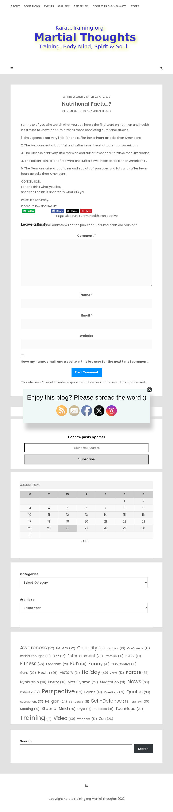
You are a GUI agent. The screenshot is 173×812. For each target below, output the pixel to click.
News (138, 681)
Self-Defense (110, 700)
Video (64, 718)
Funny (83, 216)
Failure (133, 656)
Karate (137, 672)
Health (94, 216)
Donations (32, 6)
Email (86, 315)
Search (26, 741)
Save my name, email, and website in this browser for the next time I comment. (85, 361)
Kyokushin (33, 682)
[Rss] (86, 785)
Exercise (114, 656)
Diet (64, 111)
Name (86, 295)
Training (36, 717)
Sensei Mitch (83, 96)
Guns (28, 672)
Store (135, 6)
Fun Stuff (74, 111)
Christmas (116, 648)
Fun (75, 216)
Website (86, 336)
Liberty (57, 682)
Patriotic (30, 692)
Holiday (95, 672)
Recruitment (31, 701)
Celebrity (91, 648)
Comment (86, 235)
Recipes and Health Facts (96, 111)
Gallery (64, 6)
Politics (93, 692)
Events (49, 6)
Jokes (117, 673)
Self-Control (79, 701)
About (15, 6)
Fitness (32, 663)
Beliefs (65, 648)
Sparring (30, 709)
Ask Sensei (81, 6)
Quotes (138, 692)
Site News (140, 701)
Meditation (112, 682)
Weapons (87, 719)
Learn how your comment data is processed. (113, 382)
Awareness (37, 647)
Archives (27, 599)
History (69, 672)
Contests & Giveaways (110, 6)
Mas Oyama (83, 682)
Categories (29, 574)
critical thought (35, 656)
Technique (129, 708)
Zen (106, 718)
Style (84, 709)
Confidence (138, 648)
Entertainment (85, 655)
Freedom (57, 664)
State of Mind (59, 708)
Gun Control (124, 664)
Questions (114, 692)
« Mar (85, 541)
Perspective (109, 216)
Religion (56, 701)
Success (104, 709)
